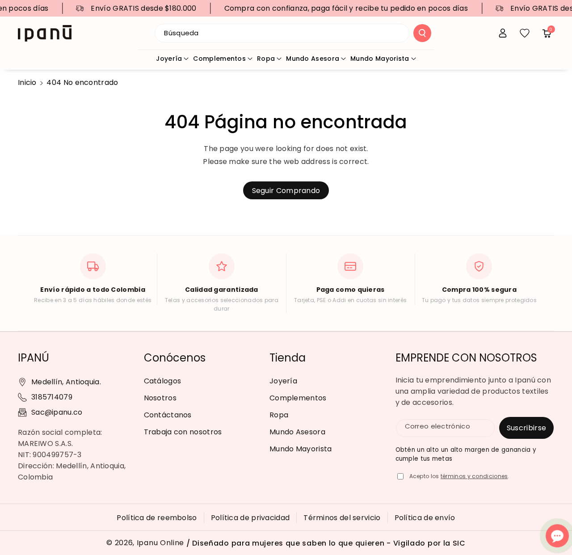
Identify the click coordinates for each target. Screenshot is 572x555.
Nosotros (160, 398)
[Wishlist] (524, 33)
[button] (546, 33)
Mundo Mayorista (379, 58)
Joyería (169, 58)
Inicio (27, 82)
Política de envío (425, 518)
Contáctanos (168, 415)
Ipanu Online (160, 542)
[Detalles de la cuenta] (502, 33)
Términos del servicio (341, 518)
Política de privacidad (250, 518)
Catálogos (162, 381)
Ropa (266, 58)
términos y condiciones (474, 476)
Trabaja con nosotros (183, 432)
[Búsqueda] (422, 33)
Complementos (219, 58)
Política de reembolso (157, 518)
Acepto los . (459, 476)
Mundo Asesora (312, 58)
